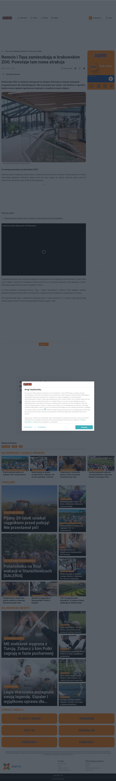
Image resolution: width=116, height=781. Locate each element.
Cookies (35, 422)
